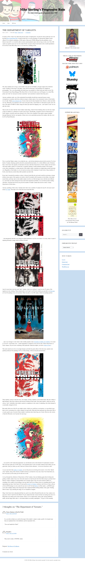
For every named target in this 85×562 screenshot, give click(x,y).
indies (16, 32)
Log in (63, 259)
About (3, 23)
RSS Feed (14, 23)
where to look (47, 345)
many (7, 189)
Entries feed (65, 262)
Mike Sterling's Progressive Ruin (42, 9)
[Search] (81, 234)
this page (52, 291)
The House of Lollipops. (13, 546)
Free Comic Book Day (12, 38)
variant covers (20, 32)
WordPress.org (65, 267)
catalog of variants (18, 470)
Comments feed (65, 264)
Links (8, 23)
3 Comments (27, 32)
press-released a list (16, 101)
